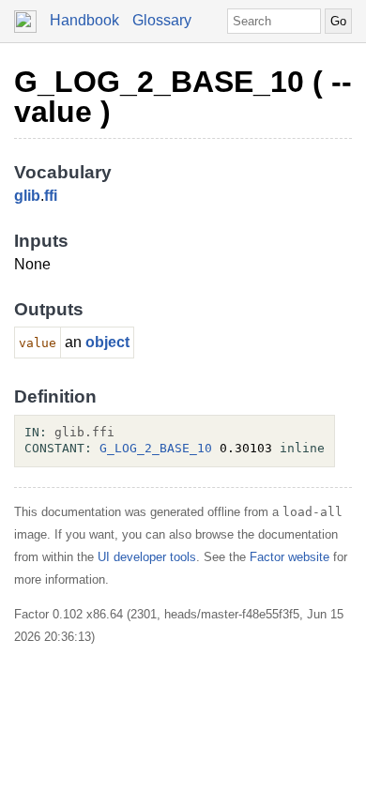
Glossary (161, 20)
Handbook (84, 20)
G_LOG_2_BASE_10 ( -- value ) (183, 97)
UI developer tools (147, 557)
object (107, 342)
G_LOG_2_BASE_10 (155, 448)
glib (27, 196)
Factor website (289, 557)
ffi (50, 196)
